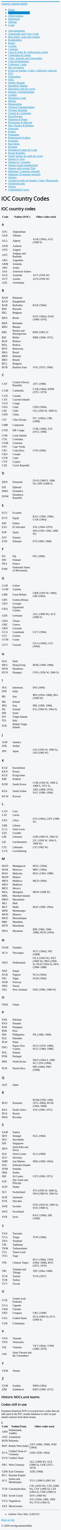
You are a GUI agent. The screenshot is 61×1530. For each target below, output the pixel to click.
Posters (12, 131)
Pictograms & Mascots (20, 122)
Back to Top (8, 1519)
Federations (14, 76)
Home (11, 9)
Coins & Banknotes (18, 61)
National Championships (21, 107)
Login (11, 25)
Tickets (12, 186)
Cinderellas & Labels (19, 55)
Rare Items (14, 143)
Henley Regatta (16, 82)
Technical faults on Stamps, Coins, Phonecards (33, 180)
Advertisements (16, 30)
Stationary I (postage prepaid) (24, 171)
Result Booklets (16, 153)
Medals (12, 101)
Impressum (14, 18)
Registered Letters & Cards (22, 149)
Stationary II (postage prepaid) (24, 174)
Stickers (12, 177)
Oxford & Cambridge (19, 113)
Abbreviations (15, 15)
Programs (13, 140)
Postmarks (13, 134)
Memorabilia (15, 104)
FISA (11, 79)
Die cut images (16, 67)
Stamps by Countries (19, 162)
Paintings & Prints (17, 119)
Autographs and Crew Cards (23, 33)
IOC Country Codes (19, 12)
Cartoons (13, 49)
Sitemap (12, 22)
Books (11, 43)
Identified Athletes (18, 85)
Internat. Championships (21, 91)
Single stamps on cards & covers (25, 156)
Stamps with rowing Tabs (21, 168)
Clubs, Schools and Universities (25, 58)
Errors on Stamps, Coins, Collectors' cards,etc (32, 70)
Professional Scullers (19, 137)
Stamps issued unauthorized (23, 165)
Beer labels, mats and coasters (24, 36)
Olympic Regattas (17, 110)
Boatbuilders (15, 40)
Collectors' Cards (17, 64)
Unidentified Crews (18, 189)
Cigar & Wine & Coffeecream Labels (28, 52)
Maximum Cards (17, 98)
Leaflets (12, 95)
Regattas (12, 146)
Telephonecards (16, 183)
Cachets (12, 46)
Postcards (13, 128)
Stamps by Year (16, 159)
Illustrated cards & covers (21, 88)
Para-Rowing (15, 116)
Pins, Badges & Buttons (21, 125)
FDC (11, 73)
